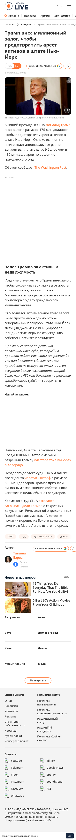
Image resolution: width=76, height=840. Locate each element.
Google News (55, 767)
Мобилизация (15, 664)
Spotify (51, 774)
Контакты (11, 711)
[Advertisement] (38, 218)
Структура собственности (15, 723)
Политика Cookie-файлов (49, 738)
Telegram (17, 767)
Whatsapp (17, 795)
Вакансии (11, 706)
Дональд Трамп (58, 125)
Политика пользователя (46, 702)
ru (58, 6)
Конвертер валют (16, 741)
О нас (8, 701)
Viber (14, 774)
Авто (41, 617)
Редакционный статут (47, 720)
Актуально (12, 617)
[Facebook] (15, 564)
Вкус (8, 633)
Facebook (17, 788)
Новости (30, 15)
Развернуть (38, 680)
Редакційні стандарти (44, 729)
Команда (11, 730)
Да (69, 835)
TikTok (51, 760)
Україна (13, 16)
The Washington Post (50, 167)
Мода (42, 664)
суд (24, 536)
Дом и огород (48, 633)
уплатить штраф (38, 478)
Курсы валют (13, 736)
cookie (34, 835)
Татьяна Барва (19, 555)
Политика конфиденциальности (52, 711)
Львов (42, 648)
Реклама (10, 716)
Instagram (17, 781)
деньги (64, 536)
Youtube (16, 760)
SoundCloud (55, 781)
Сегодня (26, 24)
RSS (49, 788)
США (10, 536)
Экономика (62, 15)
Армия (45, 15)
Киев (8, 648)
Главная (9, 24)
